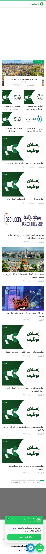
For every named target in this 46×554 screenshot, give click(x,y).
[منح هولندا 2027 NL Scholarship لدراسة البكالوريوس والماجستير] (23, 73)
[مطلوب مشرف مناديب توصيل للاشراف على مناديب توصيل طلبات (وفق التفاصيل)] (34, 97)
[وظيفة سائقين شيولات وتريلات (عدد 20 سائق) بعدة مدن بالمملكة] (12, 97)
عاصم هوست (20, 550)
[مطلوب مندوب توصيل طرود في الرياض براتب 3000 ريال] (23, 412)
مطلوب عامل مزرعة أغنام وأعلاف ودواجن (25, 163)
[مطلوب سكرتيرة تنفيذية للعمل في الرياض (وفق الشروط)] (23, 373)
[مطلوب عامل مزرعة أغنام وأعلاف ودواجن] (23, 148)
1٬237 (23, 482)
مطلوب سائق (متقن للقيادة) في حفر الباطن (24, 352)
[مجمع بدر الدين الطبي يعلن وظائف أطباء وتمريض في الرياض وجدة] (23, 220)
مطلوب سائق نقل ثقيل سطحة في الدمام (25, 199)
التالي (16, 482)
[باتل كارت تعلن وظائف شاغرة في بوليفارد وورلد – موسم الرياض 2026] (23, 298)
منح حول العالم (38, 62)
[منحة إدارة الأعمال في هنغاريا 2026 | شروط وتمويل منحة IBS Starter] (23, 259)
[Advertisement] (23, 33)
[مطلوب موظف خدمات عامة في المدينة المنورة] (23, 451)
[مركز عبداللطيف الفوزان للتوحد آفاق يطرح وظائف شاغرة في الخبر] (34, 119)
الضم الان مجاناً (22, 537)
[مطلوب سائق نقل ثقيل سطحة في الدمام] (23, 184)
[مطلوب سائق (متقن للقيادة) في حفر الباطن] (23, 337)
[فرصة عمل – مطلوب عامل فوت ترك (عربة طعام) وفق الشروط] (12, 119)
